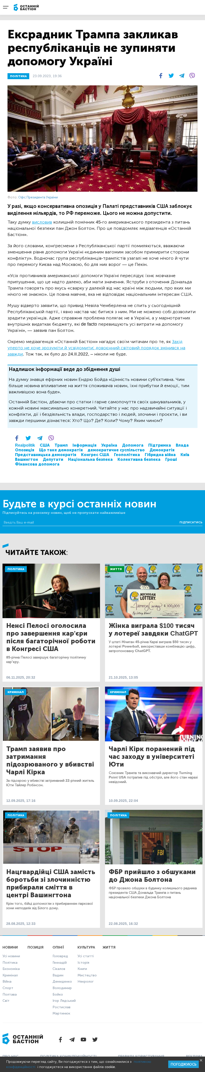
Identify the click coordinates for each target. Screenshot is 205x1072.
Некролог (86, 981)
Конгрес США (95, 454)
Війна (7, 981)
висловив (42, 222)
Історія (83, 962)
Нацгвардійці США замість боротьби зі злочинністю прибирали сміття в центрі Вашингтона (50, 883)
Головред (60, 956)
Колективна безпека (139, 459)
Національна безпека (90, 459)
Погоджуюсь (183, 1064)
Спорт (7, 988)
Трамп (61, 445)
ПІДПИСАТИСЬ (191, 522)
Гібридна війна (160, 454)
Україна (109, 445)
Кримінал (16, 692)
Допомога (133, 445)
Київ (184, 454)
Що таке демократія (61, 450)
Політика (16, 569)
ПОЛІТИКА (18, 76)
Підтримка (159, 445)
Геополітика (127, 454)
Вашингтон (26, 459)
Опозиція (24, 450)
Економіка (11, 969)
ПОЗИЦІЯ (36, 947)
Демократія (162, 450)
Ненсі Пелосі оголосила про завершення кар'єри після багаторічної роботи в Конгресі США (51, 637)
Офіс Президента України (38, 197)
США (45, 445)
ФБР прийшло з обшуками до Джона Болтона (152, 876)
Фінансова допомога (37, 464)
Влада (182, 445)
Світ (6, 1001)
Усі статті (86, 956)
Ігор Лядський (64, 1001)
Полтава (9, 994)
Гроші (171, 459)
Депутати (53, 459)
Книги (82, 969)
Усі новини (11, 956)
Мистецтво (87, 975)
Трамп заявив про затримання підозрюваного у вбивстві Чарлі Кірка (50, 760)
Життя (116, 569)
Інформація (84, 445)
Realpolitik (25, 445)
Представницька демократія (45, 454)
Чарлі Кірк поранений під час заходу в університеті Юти (152, 756)
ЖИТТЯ (109, 947)
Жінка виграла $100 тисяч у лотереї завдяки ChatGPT (153, 629)
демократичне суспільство (116, 450)
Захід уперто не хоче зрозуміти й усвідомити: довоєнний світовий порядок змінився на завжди (96, 348)
